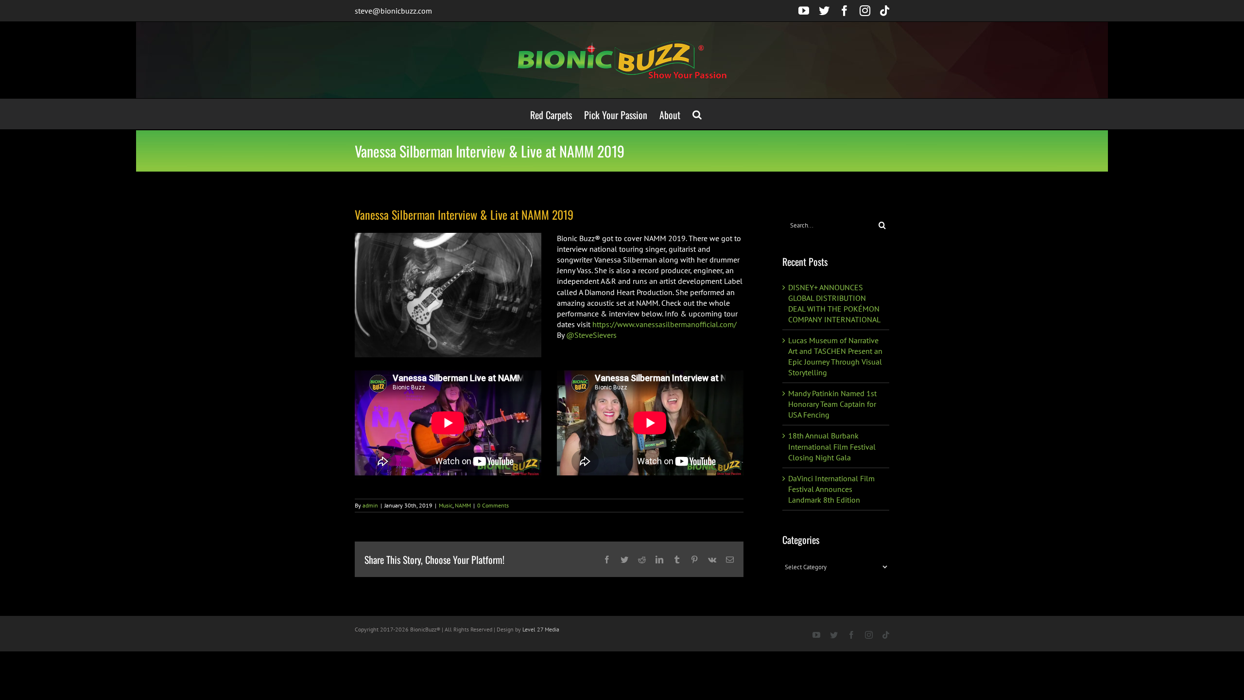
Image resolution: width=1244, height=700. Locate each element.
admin (370, 505)
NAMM (463, 505)
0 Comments (493, 505)
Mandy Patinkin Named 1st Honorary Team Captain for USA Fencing (832, 404)
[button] (697, 114)
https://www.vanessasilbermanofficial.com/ (664, 324)
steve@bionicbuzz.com (393, 11)
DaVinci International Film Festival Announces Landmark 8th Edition (831, 489)
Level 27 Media (540, 629)
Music (445, 505)
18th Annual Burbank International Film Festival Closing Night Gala (832, 446)
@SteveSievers (590, 335)
